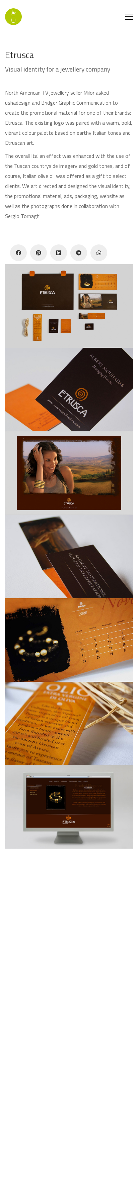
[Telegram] (78, 252)
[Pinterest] (38, 252)
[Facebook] (18, 252)
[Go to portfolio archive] (69, 1177)
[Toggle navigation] (129, 16)
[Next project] (84, 1177)
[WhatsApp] (98, 252)
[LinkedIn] (58, 252)
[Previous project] (54, 1177)
